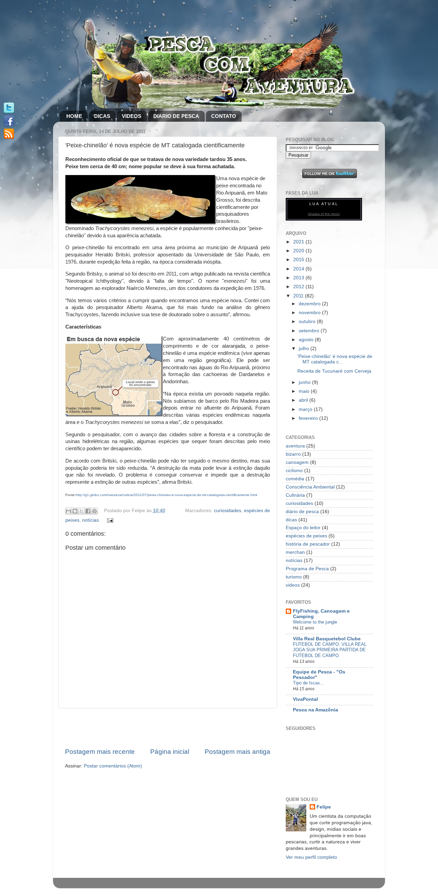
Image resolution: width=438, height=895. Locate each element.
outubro (308, 321)
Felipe (324, 807)
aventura (295, 446)
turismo (294, 576)
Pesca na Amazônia (315, 709)
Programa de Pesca (307, 568)
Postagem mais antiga (237, 751)
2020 (299, 250)
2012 (299, 286)
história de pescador (308, 544)
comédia (295, 478)
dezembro (310, 303)
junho (305, 382)
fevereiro (309, 418)
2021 (299, 241)
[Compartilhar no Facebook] (88, 511)
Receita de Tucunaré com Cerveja (334, 371)
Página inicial (169, 751)
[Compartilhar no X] (81, 511)
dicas (291, 519)
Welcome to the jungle (315, 622)
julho (304, 348)
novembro (310, 312)
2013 (299, 277)
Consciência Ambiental (310, 487)
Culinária (295, 495)
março (306, 409)
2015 (299, 259)
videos (293, 585)
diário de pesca (302, 511)
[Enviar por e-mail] (68, 511)
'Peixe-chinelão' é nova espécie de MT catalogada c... (334, 359)
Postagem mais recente (100, 751)
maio (305, 391)
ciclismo (294, 470)
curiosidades (227, 510)
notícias (90, 520)
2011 (299, 295)
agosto (307, 339)
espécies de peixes (306, 535)
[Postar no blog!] (75, 511)
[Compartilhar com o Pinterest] (94, 511)
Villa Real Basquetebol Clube (327, 638)
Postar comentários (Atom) (113, 766)
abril (304, 400)
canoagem (297, 462)
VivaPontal (305, 699)
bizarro (293, 454)
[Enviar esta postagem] (109, 520)
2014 (299, 268)
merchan (295, 552)
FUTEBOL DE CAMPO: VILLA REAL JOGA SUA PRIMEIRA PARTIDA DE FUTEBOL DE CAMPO (329, 650)
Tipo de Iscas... (308, 682)
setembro (310, 330)
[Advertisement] (168, 728)
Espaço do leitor (303, 527)
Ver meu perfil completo (311, 857)
